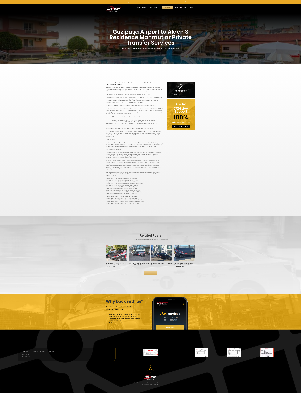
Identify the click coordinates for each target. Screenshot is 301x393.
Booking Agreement (157, 382)
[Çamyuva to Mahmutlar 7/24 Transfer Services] (161, 253)
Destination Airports (169, 382)
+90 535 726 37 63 (110, 2)
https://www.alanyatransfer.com (114, 84)
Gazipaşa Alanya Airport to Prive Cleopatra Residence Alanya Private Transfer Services (116, 265)
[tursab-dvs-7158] (150, 350)
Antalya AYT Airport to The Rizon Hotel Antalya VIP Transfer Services (139, 264)
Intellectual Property (145, 382)
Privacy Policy (134, 382)
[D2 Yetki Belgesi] (201, 352)
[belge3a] (267, 352)
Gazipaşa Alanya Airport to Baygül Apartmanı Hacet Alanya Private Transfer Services (183, 265)
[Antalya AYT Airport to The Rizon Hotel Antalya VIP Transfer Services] (139, 253)
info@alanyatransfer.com (129, 2)
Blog (128, 382)
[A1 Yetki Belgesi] (234, 352)
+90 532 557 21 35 (119, 2)
